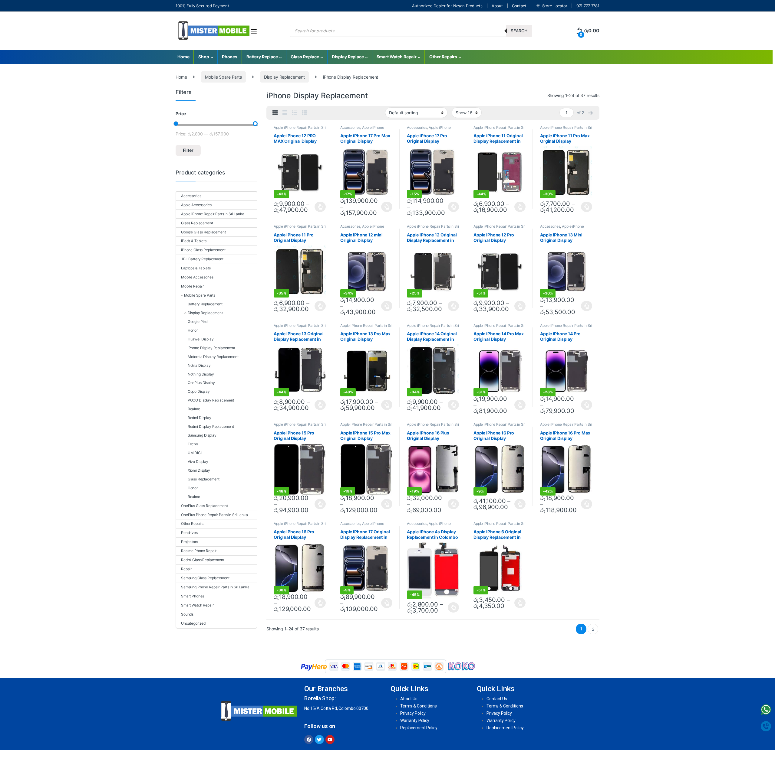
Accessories (350, 127)
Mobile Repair (192, 286)
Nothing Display (201, 374)
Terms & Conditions (418, 706)
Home (183, 56)
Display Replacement (284, 77)
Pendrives (189, 532)
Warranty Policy (414, 720)
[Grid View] (275, 113)
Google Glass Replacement (203, 232)
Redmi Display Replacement (211, 426)
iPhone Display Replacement (211, 348)
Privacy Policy (413, 713)
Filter (188, 150)
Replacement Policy (418, 727)
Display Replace (348, 56)
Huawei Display (201, 339)
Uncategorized (193, 623)
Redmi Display (199, 417)
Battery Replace (262, 56)
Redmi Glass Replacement (202, 560)
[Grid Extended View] (284, 113)
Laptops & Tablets (196, 268)
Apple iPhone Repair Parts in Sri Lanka (362, 129)
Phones (229, 56)
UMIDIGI (195, 452)
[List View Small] (304, 113)
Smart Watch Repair (397, 56)
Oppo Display (199, 391)
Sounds (187, 614)
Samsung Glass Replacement (205, 578)
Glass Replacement (197, 223)
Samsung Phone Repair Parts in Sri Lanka (215, 587)
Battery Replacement (205, 304)
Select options (319, 207)
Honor (193, 330)
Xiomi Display (199, 470)
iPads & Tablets (193, 241)
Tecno (193, 444)
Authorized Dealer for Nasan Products (447, 5)
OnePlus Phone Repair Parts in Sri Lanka (214, 514)
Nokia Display (199, 365)
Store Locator (554, 5)
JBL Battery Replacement (202, 259)
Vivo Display (198, 461)
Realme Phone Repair (198, 550)
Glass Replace (305, 56)
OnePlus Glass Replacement (204, 505)
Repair (186, 569)
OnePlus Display (201, 382)
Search (519, 30)
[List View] (294, 113)
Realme (194, 409)
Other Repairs (443, 56)
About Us (408, 698)
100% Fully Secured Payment (202, 5)
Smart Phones (192, 596)
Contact (519, 5)
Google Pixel (198, 321)
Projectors (189, 541)
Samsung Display (202, 435)
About (497, 5)
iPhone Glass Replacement (203, 250)
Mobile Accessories (197, 277)
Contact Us (496, 698)
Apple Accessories (196, 205)
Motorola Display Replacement (213, 356)
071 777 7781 (587, 5)
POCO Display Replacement (211, 400)
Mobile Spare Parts (223, 77)
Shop (203, 56)
